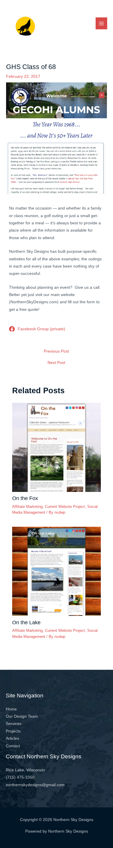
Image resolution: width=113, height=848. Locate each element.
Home (11, 709)
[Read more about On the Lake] (56, 571)
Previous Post (56, 351)
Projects (13, 731)
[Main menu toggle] (101, 23)
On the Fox (25, 498)
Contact (13, 746)
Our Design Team (22, 716)
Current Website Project (65, 506)
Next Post (56, 363)
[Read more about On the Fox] (56, 447)
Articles (12, 738)
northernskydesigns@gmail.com (35, 785)
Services (13, 723)
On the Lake (26, 622)
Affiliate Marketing (27, 506)
